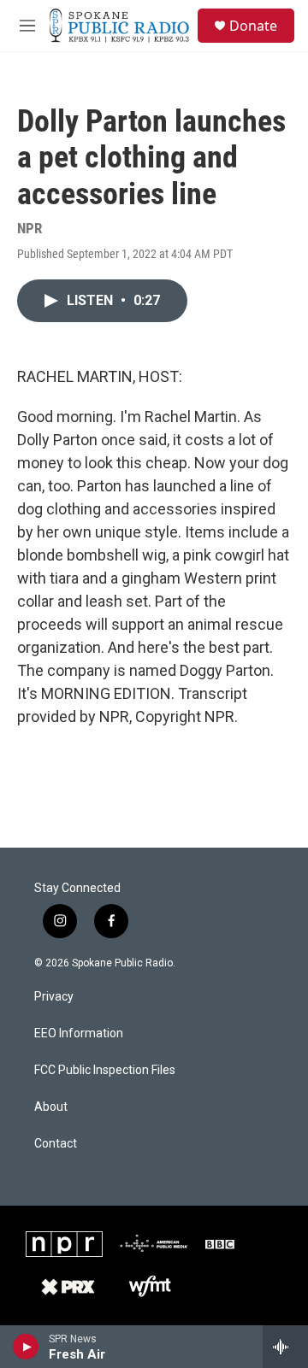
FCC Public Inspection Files (104, 1070)
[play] (26, 1346)
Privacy (54, 996)
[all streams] (285, 1346)
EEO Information (78, 1033)
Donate (253, 25)
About (51, 1107)
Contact (55, 1143)
